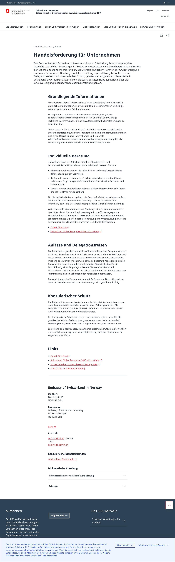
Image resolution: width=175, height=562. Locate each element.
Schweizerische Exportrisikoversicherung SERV (74, 364)
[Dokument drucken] (161, 35)
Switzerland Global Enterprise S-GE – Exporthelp (74, 231)
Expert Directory (58, 227)
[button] (14, 27)
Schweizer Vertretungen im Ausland (106, 521)
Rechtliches (52, 555)
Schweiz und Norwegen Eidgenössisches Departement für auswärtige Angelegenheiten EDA (68, 11)
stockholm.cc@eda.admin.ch (62, 459)
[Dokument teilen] (168, 35)
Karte (50, 426)
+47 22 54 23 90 (56, 438)
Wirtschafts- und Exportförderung (67, 368)
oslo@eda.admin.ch (58, 444)
